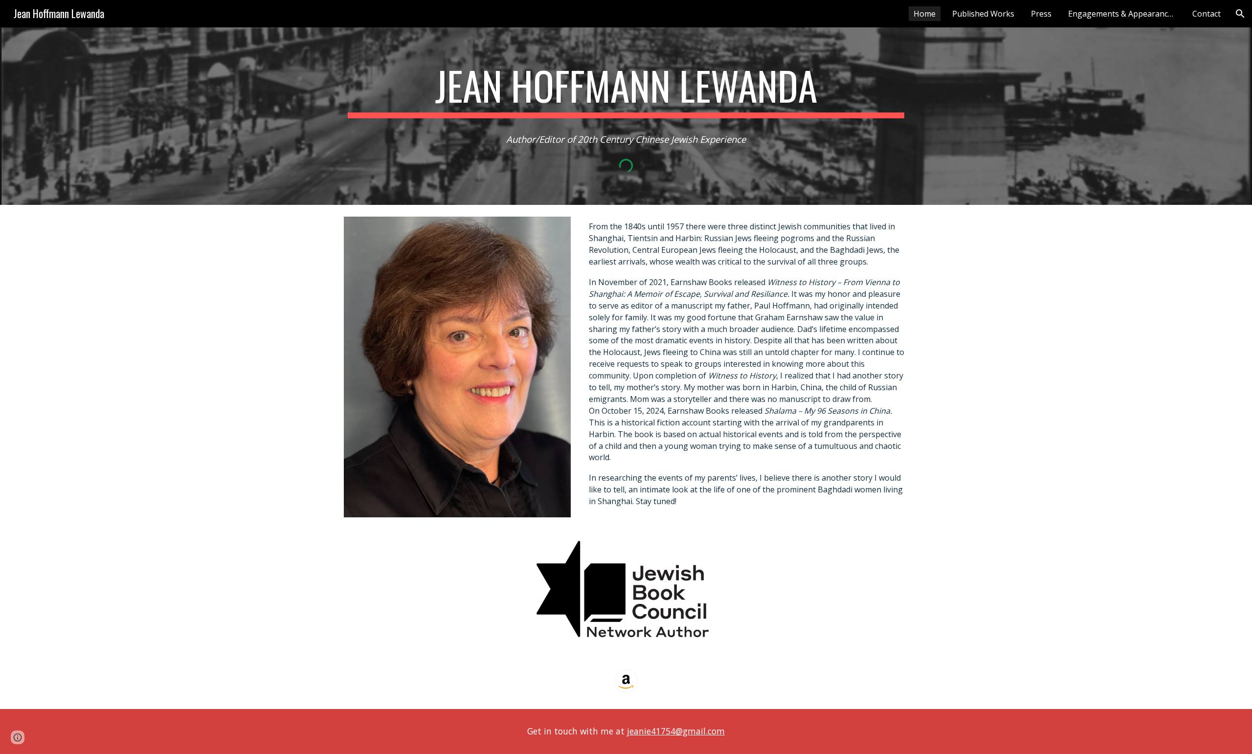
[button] (1240, 13)
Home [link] (925, 13)
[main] (626, 90)
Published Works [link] (983, 13)
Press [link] (1041, 13)
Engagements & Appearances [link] (1122, 13)
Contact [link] (1206, 13)
